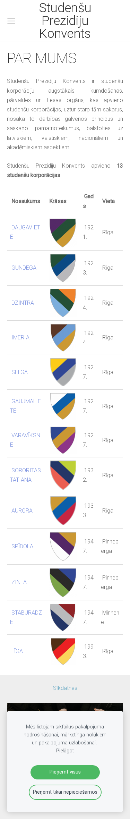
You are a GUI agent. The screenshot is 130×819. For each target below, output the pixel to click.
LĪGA (17, 651)
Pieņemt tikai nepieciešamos (65, 792)
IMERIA (20, 337)
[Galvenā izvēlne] (11, 21)
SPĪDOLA (22, 546)
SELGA (19, 372)
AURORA (22, 510)
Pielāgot (65, 751)
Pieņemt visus (65, 772)
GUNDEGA (23, 267)
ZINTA (19, 582)
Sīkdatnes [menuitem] (65, 688)
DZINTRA (22, 302)
